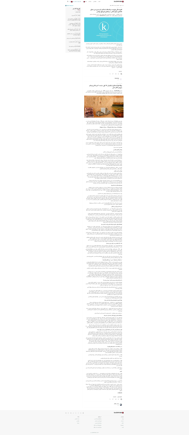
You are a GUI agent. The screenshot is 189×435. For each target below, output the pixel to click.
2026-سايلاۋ (112, 5)
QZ (78, 1)
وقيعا (115, 5)
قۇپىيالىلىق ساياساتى (98, 421)
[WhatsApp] (118, 74)
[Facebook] (113, 74)
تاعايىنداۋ (118, 5)
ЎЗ (70, 1)
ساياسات (122, 421)
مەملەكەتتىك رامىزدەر (98, 423)
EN (75, 1)
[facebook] (78, 413)
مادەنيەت (120, 71)
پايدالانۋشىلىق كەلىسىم (97, 419)
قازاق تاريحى (120, 396)
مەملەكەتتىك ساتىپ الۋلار (97, 427)
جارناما (78, 423)
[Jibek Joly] (71, 5)
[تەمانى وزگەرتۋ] (83, 2)
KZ (80, 1)
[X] (110, 74)
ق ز (71, 1)
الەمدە (123, 427)
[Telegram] (115, 74)
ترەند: (123, 5)
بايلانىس (78, 421)
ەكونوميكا (122, 425)
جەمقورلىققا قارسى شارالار (97, 425)
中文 (73, 1)
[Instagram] (121, 74)
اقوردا (120, 5)
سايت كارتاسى (77, 419)
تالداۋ (86, 1)
